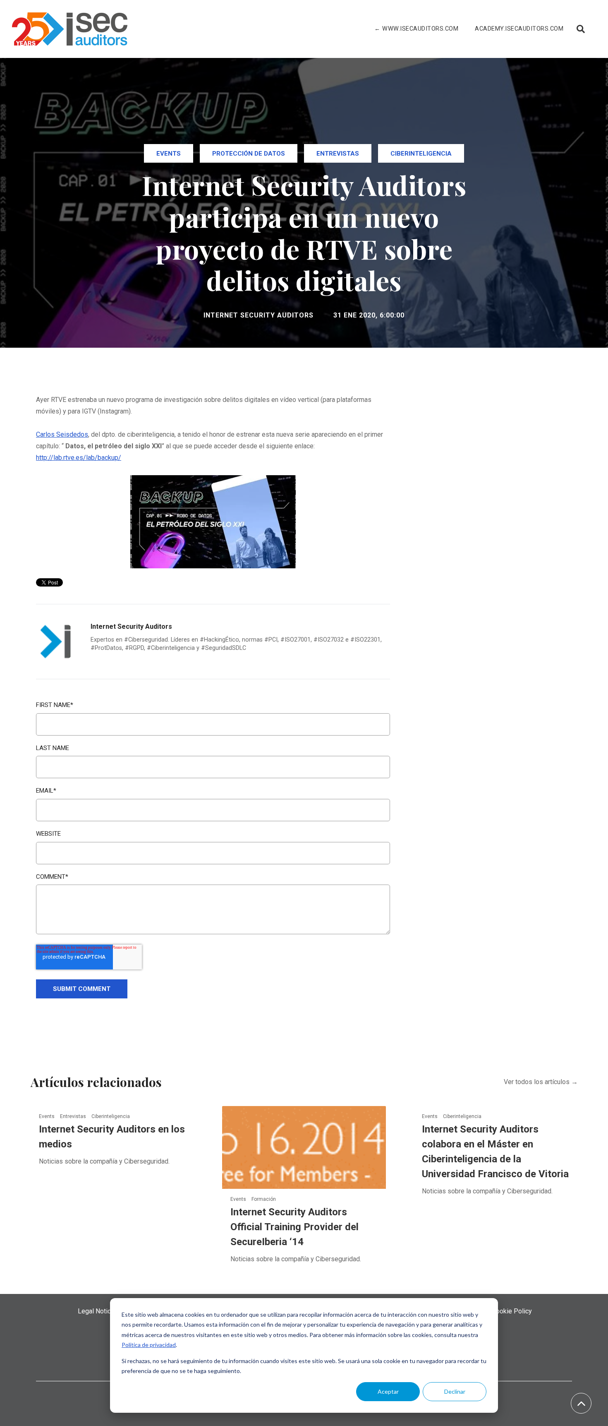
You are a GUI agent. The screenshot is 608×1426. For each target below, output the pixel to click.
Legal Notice (96, 1311)
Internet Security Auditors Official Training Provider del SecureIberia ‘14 (294, 1227)
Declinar (454, 1391)
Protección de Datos (248, 153)
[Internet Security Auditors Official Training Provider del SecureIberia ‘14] (304, 1147)
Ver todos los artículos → (541, 1082)
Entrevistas (337, 153)
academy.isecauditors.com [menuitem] (519, 28)
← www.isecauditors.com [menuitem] (416, 28)
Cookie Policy (512, 1311)
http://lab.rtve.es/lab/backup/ (78, 458)
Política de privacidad (149, 1344)
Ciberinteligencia (421, 153)
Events (168, 153)
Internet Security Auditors (258, 315)
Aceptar (388, 1391)
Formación (263, 1199)
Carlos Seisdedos (62, 434)
